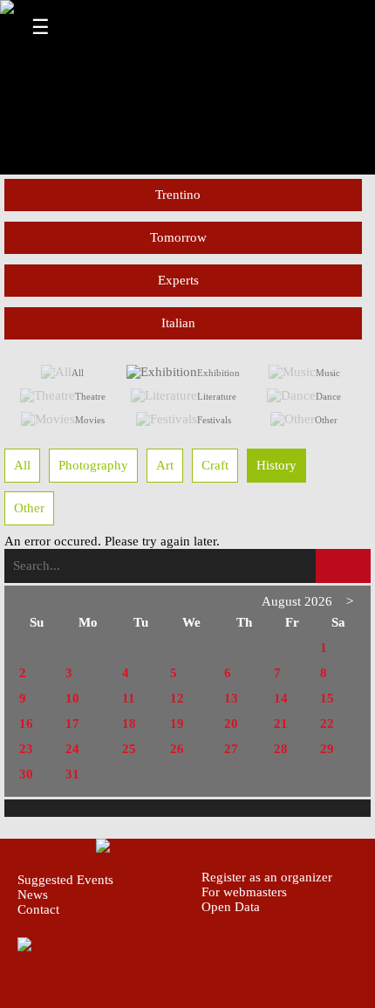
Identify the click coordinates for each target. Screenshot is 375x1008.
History (276, 465)
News (32, 895)
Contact (38, 909)
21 (281, 723)
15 (327, 698)
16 (26, 723)
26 (177, 749)
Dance (328, 396)
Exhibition (218, 372)
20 (231, 723)
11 (128, 698)
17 (72, 723)
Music (328, 372)
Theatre (90, 396)
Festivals (214, 420)
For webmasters (244, 892)
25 (129, 749)
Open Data (230, 907)
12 (177, 698)
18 (129, 723)
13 (231, 698)
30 (26, 774)
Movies (90, 420)
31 (72, 774)
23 (26, 749)
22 (327, 723)
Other (326, 420)
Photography (93, 465)
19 (177, 723)
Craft (214, 465)
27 (231, 749)
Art (165, 465)
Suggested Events (65, 880)
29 (327, 749)
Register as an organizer (266, 877)
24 (72, 749)
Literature (216, 396)
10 (72, 698)
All (78, 372)
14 (281, 698)
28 (281, 749)
